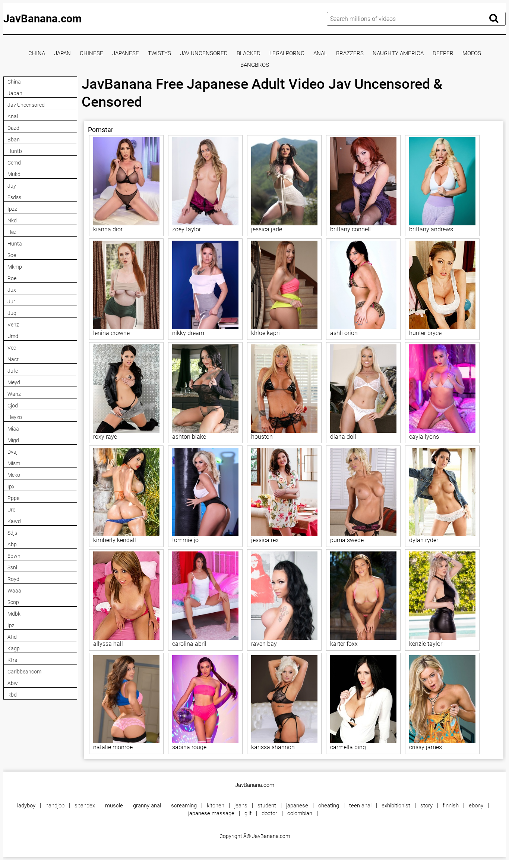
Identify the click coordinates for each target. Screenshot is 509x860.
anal (320, 53)
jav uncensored (204, 53)
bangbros (254, 65)
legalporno (286, 53)
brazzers (350, 53)
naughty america (398, 53)
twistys (159, 53)
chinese (91, 53)
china (36, 53)
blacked (248, 53)
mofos (471, 53)
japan (62, 53)
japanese (125, 53)
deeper (443, 53)
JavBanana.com (42, 18)
